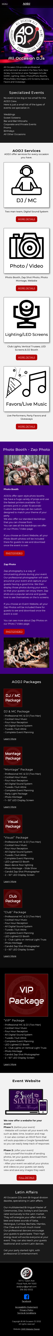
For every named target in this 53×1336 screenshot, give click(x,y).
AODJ (26, 3)
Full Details (26, 1177)
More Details (26, 219)
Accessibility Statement (26, 1307)
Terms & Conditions (26, 1313)
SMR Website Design (30, 1329)
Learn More (10, 739)
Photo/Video (14, 553)
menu (5, 4)
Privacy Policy (26, 1310)
